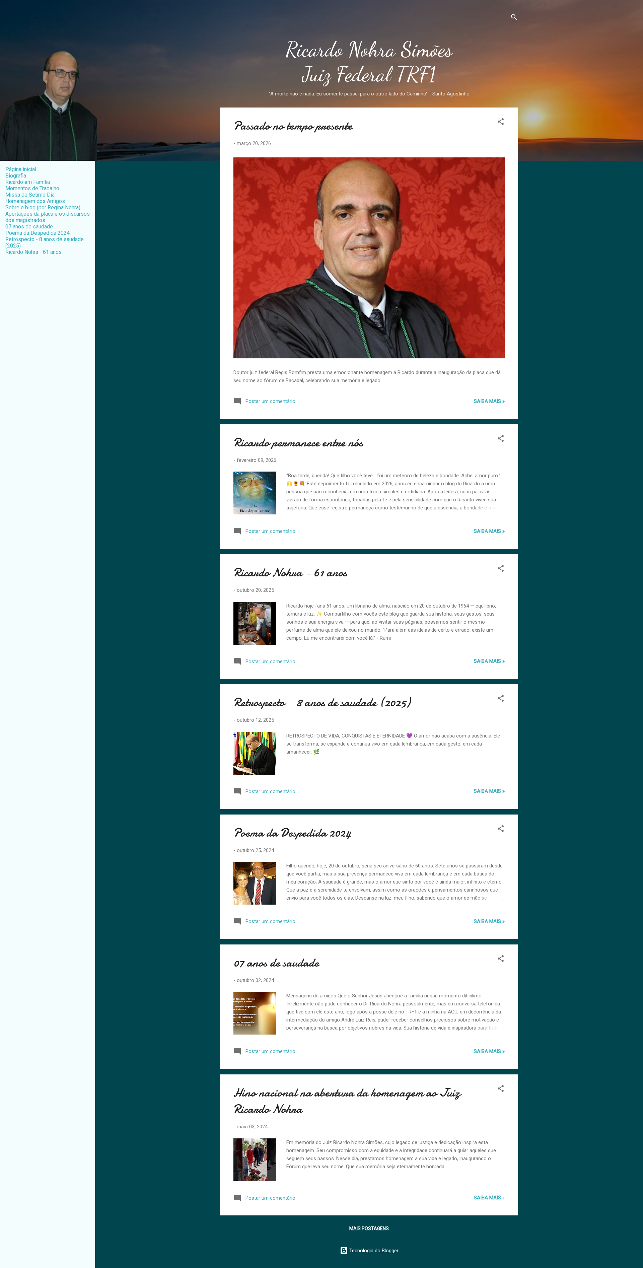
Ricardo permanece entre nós (298, 442)
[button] (501, 123)
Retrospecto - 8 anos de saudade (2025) (321, 702)
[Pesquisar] (514, 18)
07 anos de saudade (276, 963)
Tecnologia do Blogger (373, 1251)
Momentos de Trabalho (32, 188)
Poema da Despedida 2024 (292, 833)
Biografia (15, 175)
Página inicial (20, 169)
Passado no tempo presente (292, 126)
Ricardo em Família (27, 182)
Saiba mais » (489, 401)
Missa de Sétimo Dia (30, 195)
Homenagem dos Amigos (35, 201)
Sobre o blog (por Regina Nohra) (42, 207)
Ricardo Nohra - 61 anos (290, 572)
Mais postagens (369, 1228)
